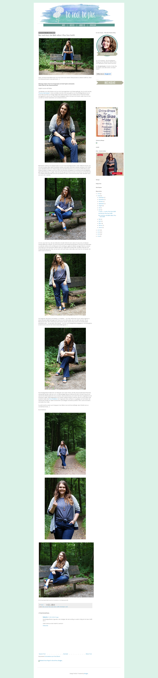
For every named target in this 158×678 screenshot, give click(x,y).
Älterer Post (89, 654)
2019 (98, 193)
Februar (101, 225)
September (101, 203)
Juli (99, 207)
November (101, 199)
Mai (100, 219)
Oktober (101, 201)
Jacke (52, 606)
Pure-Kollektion (53, 399)
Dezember (101, 197)
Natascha (45, 617)
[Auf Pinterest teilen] (54, 605)
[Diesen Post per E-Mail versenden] (47, 605)
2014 (98, 236)
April (100, 221)
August (100, 205)
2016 (98, 232)
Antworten (45, 625)
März (100, 223)
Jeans (55, 606)
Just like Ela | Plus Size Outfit (105, 213)
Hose (49, 606)
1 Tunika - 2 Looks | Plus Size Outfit (107, 211)
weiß (67, 606)
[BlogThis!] (49, 605)
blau (44, 606)
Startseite (65, 654)
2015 (98, 234)
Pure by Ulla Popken (44, 93)
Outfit (58, 606)
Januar (100, 227)
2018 (98, 195)
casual (46, 606)
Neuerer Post (42, 654)
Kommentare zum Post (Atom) (52, 656)
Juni (100, 209)
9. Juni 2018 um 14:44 (53, 617)
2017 (98, 230)
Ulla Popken (62, 606)
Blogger (86, 673)
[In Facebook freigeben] (52, 605)
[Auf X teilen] (50, 605)
